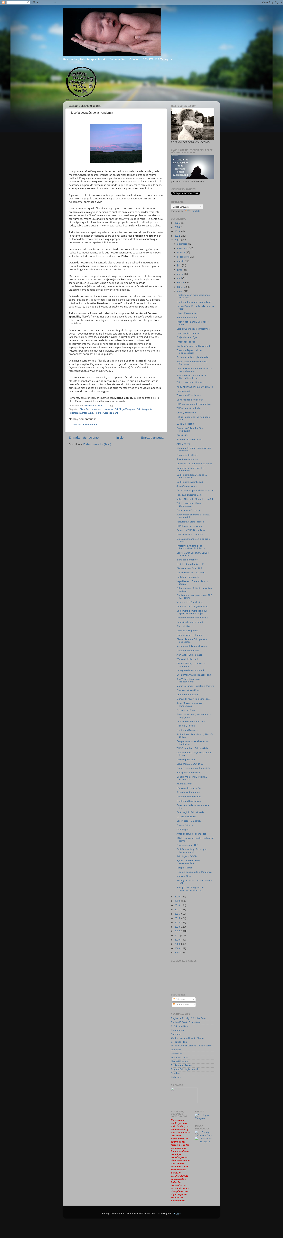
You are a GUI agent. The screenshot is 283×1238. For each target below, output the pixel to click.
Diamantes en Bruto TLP (189, 568)
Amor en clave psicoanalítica (191, 834)
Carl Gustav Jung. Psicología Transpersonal (192, 850)
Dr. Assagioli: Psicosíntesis (190, 812)
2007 (177, 952)
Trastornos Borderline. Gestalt (192, 617)
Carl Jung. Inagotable (188, 577)
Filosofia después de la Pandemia (194, 872)
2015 (177, 918)
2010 (177, 940)
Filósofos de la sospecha (189, 439)
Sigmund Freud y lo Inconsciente (194, 699)
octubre (181, 252)
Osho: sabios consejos (188, 333)
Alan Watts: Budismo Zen (190, 655)
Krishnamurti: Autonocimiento (192, 646)
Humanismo (96, 409)
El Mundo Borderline (187, 559)
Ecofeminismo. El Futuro (189, 635)
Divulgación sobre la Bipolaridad (193, 346)
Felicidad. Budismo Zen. (189, 495)
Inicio (120, 437)
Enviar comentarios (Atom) (97, 444)
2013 (177, 927)
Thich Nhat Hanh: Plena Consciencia (189, 504)
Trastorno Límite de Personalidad (194, 302)
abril (179, 278)
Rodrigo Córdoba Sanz (106, 413)
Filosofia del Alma (186, 710)
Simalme (175, 1073)
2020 (177, 896)
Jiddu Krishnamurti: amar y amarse (195, 387)
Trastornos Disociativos (189, 395)
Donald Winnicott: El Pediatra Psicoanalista (192, 778)
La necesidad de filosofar (190, 400)
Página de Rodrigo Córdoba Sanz (188, 1018)
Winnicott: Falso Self (187, 659)
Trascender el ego (186, 342)
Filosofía (84, 409)
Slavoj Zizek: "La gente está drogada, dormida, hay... (191, 888)
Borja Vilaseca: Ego (187, 337)
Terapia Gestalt (184, 867)
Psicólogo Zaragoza (125, 409)
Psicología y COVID (187, 856)
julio (179, 265)
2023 (177, 231)
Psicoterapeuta (144, 409)
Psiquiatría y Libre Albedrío (190, 522)
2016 (177, 914)
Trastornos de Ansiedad (189, 796)
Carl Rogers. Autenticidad (190, 482)
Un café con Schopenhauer (191, 721)
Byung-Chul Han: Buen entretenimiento (188, 862)
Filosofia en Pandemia (188, 792)
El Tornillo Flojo (179, 1042)
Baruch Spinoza (185, 825)
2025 (177, 223)
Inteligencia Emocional (188, 772)
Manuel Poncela (179, 1061)
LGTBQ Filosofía (185, 424)
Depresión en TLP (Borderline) (192, 606)
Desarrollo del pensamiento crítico (194, 463)
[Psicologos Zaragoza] (205, 1118)
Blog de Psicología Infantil (184, 1069)
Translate (195, 211)
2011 (177, 935)
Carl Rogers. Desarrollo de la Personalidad (192, 476)
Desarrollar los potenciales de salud (195, 490)
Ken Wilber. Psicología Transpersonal (188, 680)
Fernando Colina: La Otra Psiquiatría (190, 429)
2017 (177, 909)
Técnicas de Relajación (189, 788)
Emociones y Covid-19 (188, 510)
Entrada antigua (152, 437)
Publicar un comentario (85, 424)
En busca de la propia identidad (193, 357)
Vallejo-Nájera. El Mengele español (195, 499)
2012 (177, 931)
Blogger (177, 1213)
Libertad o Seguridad (187, 630)
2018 (177, 905)
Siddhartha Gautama (187, 317)
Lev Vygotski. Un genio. (189, 821)
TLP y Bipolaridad (186, 759)
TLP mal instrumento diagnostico (194, 404)
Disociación (182, 435)
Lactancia (176, 1049)
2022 (177, 236)
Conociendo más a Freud (190, 622)
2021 (177, 240)
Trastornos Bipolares (187, 730)
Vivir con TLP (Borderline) (190, 602)
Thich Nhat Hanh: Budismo (190, 382)
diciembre (182, 244)
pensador (108, 409)
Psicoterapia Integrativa (81, 413)
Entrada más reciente (84, 437)
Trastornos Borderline (188, 650)
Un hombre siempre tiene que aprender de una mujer (192, 612)
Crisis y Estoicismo (186, 412)
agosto (181, 261)
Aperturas (176, 1034)
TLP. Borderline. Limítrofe (190, 534)
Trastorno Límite (179, 1057)
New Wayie (176, 1053)
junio (180, 270)
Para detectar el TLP (187, 845)
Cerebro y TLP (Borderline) (191, 530)
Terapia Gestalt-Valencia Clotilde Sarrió (191, 1045)
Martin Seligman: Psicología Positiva (195, 686)
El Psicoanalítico (179, 1026)
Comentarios (182, 1004)
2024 (177, 227)
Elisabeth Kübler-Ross (188, 690)
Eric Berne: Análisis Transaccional (194, 675)
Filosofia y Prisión (186, 726)
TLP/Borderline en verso (189, 526)
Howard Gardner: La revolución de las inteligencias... (194, 369)
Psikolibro (176, 1077)
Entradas (180, 999)
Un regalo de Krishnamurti (190, 670)
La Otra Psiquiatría (186, 816)
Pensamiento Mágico (187, 455)
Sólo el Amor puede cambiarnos (193, 329)
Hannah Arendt (184, 783)
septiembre (183, 257)
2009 (177, 944)
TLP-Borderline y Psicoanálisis (192, 748)
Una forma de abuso (187, 694)
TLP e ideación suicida (188, 408)
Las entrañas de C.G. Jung (191, 572)
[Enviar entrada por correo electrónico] (111, 405)
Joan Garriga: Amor (187, 486)
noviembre (183, 248)
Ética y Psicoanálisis (187, 313)
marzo (180, 282)
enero (180, 291)
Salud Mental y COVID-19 (190, 764)
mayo (180, 274)
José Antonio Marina (187, 459)
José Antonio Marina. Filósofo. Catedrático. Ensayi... (192, 376)
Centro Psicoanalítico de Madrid (187, 1038)
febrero (181, 287)
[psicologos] (184, 1102)
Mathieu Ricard (184, 876)
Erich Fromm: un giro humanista (193, 768)
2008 (177, 948)
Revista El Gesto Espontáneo (186, 1022)
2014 (177, 922)
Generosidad (183, 391)
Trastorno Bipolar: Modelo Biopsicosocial (190, 351)
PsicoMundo (177, 1030)
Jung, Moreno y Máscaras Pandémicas (190, 704)
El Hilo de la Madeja (181, 1065)
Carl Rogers (183, 829)
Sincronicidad (183, 626)
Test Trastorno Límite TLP (190, 564)
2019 (177, 901)
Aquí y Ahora (183, 444)
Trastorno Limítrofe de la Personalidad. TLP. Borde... (192, 547)
